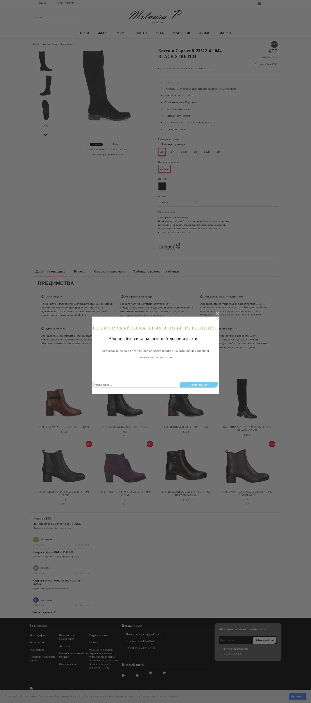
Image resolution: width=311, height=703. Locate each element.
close (217, 314)
